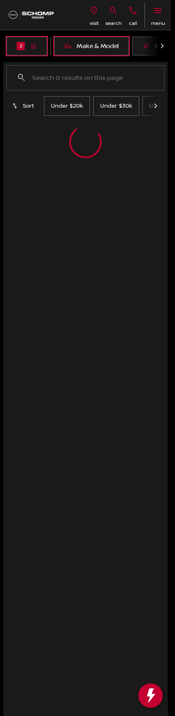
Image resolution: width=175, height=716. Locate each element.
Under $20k (67, 106)
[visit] (94, 11)
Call (133, 23)
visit (94, 23)
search (113, 23)
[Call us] (133, 11)
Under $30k (116, 106)
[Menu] (158, 11)
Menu (158, 23)
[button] (94, 15)
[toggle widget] (150, 695)
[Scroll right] (162, 46)
